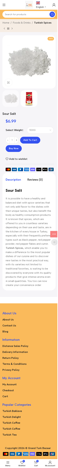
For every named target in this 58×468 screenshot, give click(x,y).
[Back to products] (8, 28)
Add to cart (30, 140)
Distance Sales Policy (15, 346)
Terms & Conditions (14, 363)
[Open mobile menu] (4, 5)
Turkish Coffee (11, 422)
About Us (8, 319)
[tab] (13, 179)
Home (5, 22)
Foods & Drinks (22, 22)
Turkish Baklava (12, 411)
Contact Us (9, 325)
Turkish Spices (43, 22)
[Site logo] (29, 4)
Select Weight (14, 130)
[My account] (54, 5)
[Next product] (12, 28)
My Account (9, 384)
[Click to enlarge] (8, 82)
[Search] (52, 14)
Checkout (8, 390)
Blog (5, 331)
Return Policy (10, 357)
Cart (5, 396)
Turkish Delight (11, 416)
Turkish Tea (9, 434)
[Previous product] (4, 28)
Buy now (14, 148)
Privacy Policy (10, 369)
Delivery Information (15, 351)
